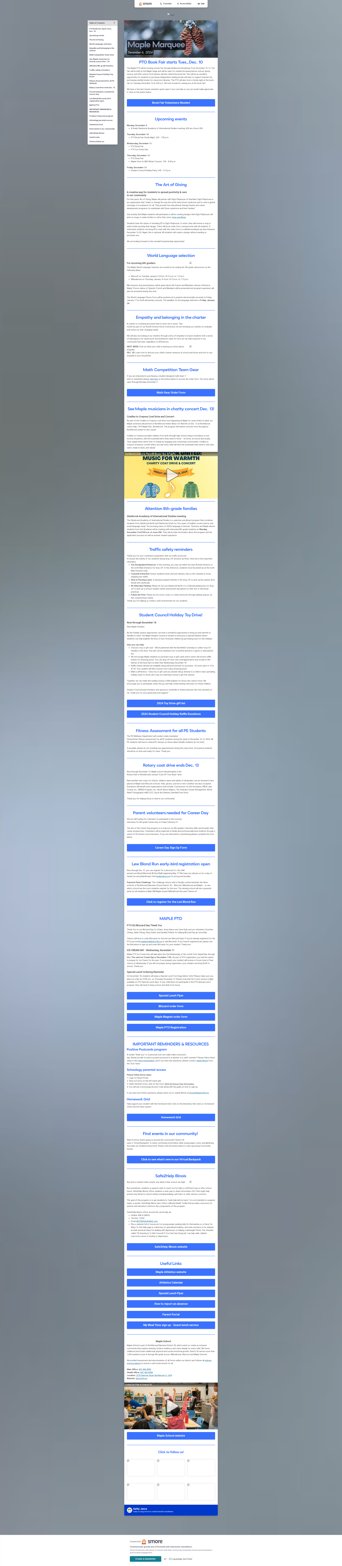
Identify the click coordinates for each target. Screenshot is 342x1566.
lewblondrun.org (163, 876)
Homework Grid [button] (171, 1117)
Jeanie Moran (202, 1060)
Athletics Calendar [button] (171, 1282)
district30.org (141, 1378)
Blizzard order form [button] (171, 1006)
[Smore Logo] (145, 4)
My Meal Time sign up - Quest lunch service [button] (171, 1325)
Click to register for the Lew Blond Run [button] (171, 901)
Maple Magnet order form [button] (171, 1016)
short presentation (146, 1060)
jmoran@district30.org (199, 1093)
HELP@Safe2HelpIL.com (147, 1221)
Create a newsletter (145, 1559)
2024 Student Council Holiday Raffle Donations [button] (171, 714)
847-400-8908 (146, 1372)
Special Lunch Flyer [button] (171, 995)
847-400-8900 (145, 1369)
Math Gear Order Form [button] (171, 392)
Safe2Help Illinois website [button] (171, 1246)
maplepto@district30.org (151, 941)
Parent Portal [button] (171, 1314)
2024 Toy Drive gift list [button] (171, 703)
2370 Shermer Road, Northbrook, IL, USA (154, 1375)
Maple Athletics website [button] (171, 1272)
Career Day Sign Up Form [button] (171, 847)
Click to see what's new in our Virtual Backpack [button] (171, 1159)
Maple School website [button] (171, 1435)
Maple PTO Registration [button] (171, 1027)
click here (154, 379)
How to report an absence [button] (171, 1303)
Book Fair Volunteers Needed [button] (171, 102)
